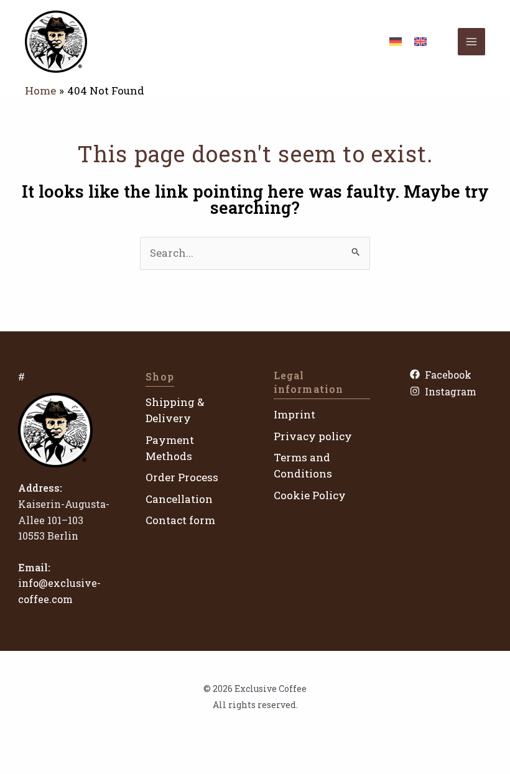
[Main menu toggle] (471, 41)
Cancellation (179, 499)
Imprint (294, 414)
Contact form (180, 520)
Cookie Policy (310, 495)
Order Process (182, 477)
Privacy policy (313, 436)
